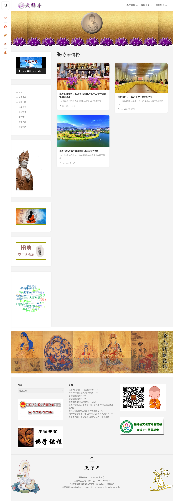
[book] (5, 27)
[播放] (19, 71)
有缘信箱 (22, 122)
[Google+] (5, 44)
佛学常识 (22, 107)
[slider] (29, 71)
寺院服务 (145, 5)
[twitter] (5, 35)
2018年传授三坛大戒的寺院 (80, 393)
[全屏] (43, 71)
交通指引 (22, 117)
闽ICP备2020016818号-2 (99, 480)
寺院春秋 (131, 5)
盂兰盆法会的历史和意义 (79, 402)
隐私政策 (22, 112)
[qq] (5, 53)
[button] (31, 65)
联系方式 (22, 127)
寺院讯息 (160, 5)
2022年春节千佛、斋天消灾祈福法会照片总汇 (88, 414)
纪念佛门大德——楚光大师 (80, 390)
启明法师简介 (74, 396)
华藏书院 (22, 102)
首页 (20, 92)
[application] (31, 65)
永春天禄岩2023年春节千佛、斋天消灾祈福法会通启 (91, 405)
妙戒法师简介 (74, 399)
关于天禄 (22, 97)
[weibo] (5, 18)
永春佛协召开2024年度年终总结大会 (135, 97)
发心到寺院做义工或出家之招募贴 (83, 411)
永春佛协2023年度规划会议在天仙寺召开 (79, 151)
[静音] (39, 71)
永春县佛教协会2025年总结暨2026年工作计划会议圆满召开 (82, 95)
